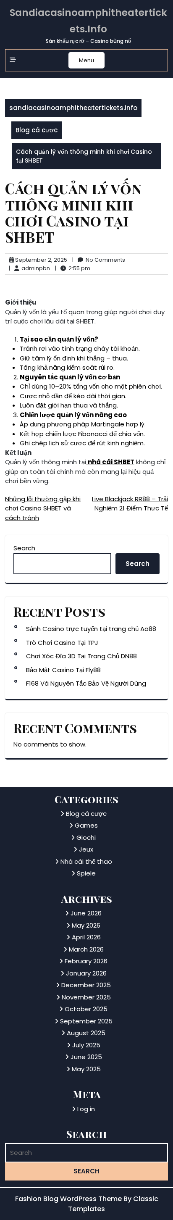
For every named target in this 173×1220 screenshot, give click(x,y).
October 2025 (86, 1008)
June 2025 (86, 1056)
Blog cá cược (37, 130)
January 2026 (86, 973)
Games (86, 825)
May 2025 (86, 1069)
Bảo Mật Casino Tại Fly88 (63, 669)
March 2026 (86, 949)
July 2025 (86, 1045)
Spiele (86, 873)
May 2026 (86, 925)
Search (24, 548)
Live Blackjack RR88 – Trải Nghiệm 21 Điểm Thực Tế (130, 503)
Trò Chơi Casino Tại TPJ (62, 642)
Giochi (86, 837)
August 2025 (86, 1032)
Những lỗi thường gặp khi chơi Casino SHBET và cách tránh (43, 508)
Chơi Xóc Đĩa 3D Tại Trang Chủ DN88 (81, 656)
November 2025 (86, 997)
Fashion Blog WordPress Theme (69, 1199)
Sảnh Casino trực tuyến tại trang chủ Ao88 (91, 628)
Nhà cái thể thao (86, 861)
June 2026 (86, 913)
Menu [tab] (86, 60)
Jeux (86, 849)
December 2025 (86, 985)
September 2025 (86, 1021)
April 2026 (86, 937)
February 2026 (86, 961)
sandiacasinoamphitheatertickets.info (73, 107)
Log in (86, 1108)
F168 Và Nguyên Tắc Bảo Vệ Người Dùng (86, 683)
